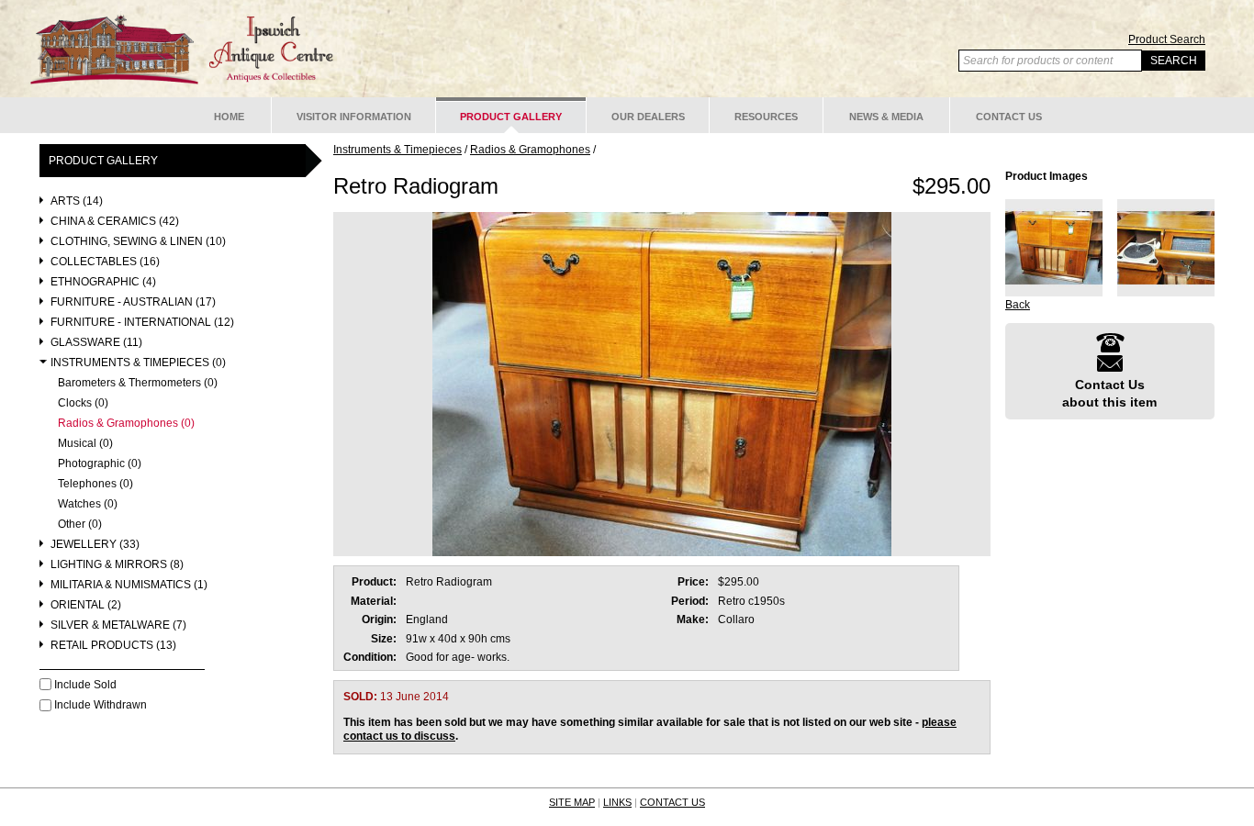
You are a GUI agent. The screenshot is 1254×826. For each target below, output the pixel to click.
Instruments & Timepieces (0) (138, 363)
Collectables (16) (105, 262)
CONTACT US (672, 802)
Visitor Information (354, 116)
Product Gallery (511, 116)
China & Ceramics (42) (114, 222)
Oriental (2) (85, 605)
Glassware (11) (96, 343)
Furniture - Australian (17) (133, 302)
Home (229, 116)
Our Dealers (648, 116)
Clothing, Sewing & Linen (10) (138, 242)
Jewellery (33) (95, 545)
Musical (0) (85, 444)
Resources (766, 116)
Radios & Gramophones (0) (126, 424)
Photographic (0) (99, 464)
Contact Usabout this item (1109, 392)
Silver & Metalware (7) (118, 625)
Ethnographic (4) (103, 282)
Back (1017, 304)
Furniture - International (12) (142, 323)
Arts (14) (76, 201)
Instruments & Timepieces (397, 149)
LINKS (617, 802)
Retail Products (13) (113, 646)
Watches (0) (88, 504)
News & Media (886, 116)
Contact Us (1009, 116)
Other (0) (80, 524)
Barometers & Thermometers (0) (138, 383)
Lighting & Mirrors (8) (117, 565)
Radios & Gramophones (530, 149)
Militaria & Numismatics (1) (128, 585)
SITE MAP (572, 802)
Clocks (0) (83, 403)
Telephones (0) (95, 484)
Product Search (1166, 39)
